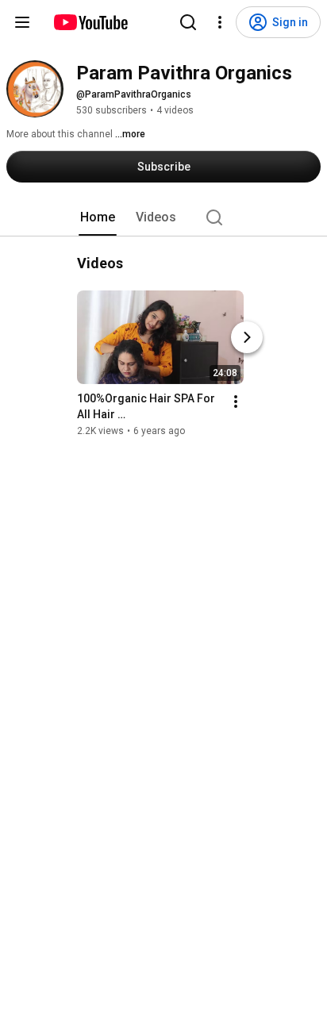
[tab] (98, 217)
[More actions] (236, 401)
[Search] (188, 22)
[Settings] (219, 22)
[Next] (247, 337)
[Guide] (22, 22)
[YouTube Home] (90, 22)
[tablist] (163, 217)
